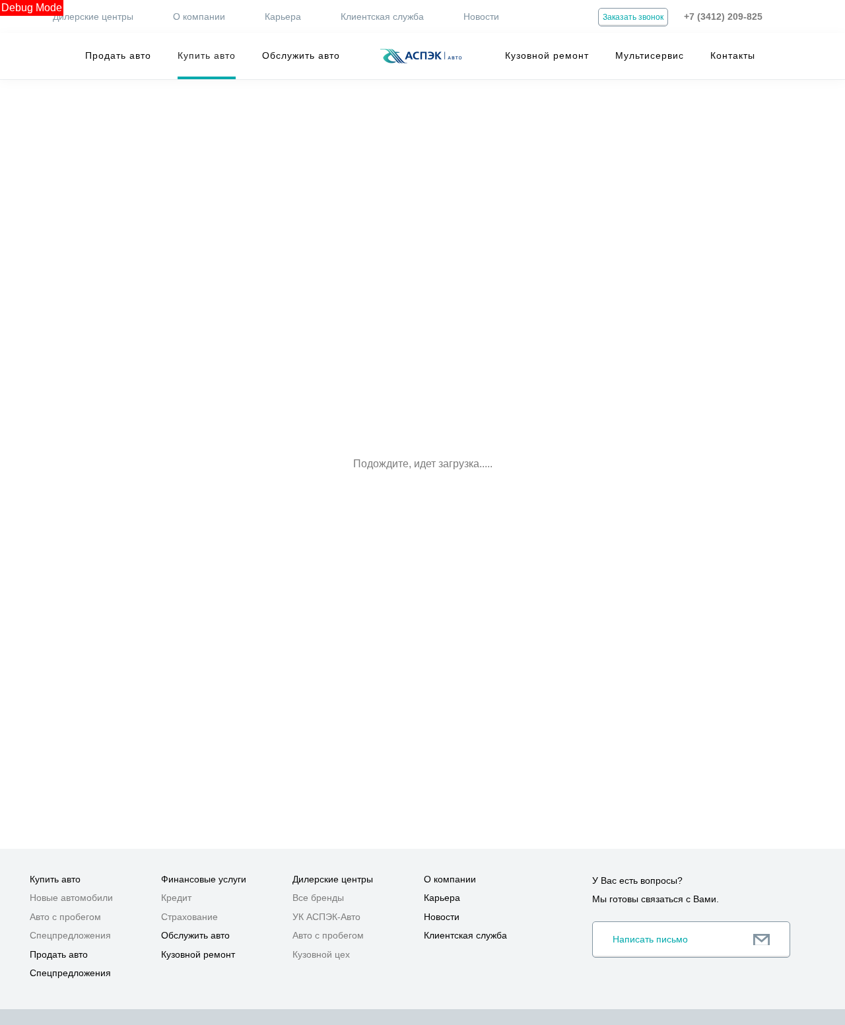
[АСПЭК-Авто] (420, 56)
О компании (199, 16)
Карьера (283, 16)
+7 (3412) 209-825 (723, 16)
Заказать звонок (633, 17)
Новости (481, 16)
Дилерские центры (93, 16)
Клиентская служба (382, 16)
